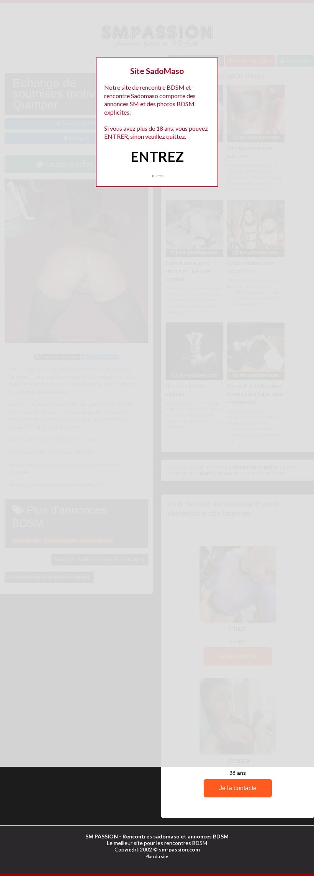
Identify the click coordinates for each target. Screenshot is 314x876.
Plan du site (157, 856)
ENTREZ (157, 156)
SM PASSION (101, 836)
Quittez (157, 176)
